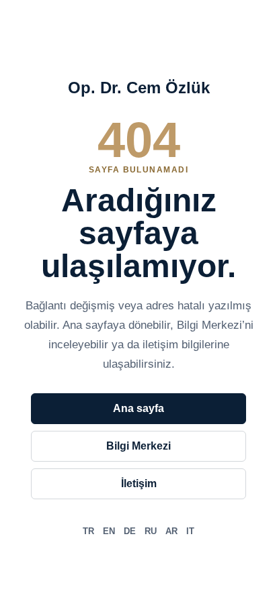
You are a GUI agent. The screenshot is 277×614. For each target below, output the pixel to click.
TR (88, 531)
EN (109, 531)
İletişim (139, 483)
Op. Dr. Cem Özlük (139, 88)
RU (151, 531)
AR (171, 531)
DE (130, 531)
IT (190, 531)
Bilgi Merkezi (138, 446)
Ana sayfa (138, 408)
